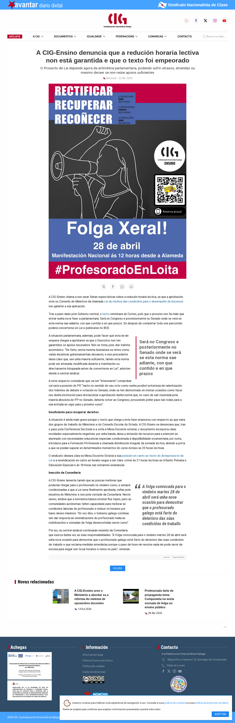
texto (106, 314)
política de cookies (174, 703)
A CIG (36, 36)
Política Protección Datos (98, 660)
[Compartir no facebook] (113, 286)
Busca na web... (216, 36)
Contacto (184, 36)
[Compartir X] (103, 286)
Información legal (93, 654)
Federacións (125, 36)
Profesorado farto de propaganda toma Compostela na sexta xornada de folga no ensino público (159, 599)
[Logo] (117, 20)
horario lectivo (178, 557)
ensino (166, 557)
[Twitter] (169, 671)
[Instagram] (174, 671)
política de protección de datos (211, 703)
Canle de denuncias (94, 671)
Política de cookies (94, 666)
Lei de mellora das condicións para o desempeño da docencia (143, 301)
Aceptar (220, 714)
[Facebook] (163, 671)
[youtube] (180, 671)
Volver (117, 568)
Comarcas (155, 36)
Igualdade (94, 36)
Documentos (63, 36)
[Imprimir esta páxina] (131, 286)
